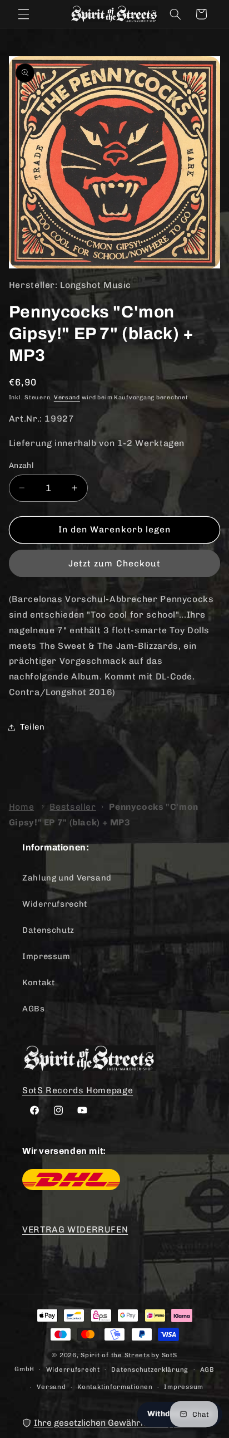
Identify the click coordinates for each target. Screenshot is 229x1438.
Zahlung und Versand (67, 878)
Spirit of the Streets (115, 1355)
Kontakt (38, 982)
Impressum (46, 956)
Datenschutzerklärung (149, 1369)
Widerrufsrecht (54, 904)
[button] (23, 14)
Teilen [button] (32, 727)
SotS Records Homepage (77, 1090)
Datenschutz (48, 930)
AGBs (33, 1009)
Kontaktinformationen (115, 1387)
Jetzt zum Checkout (114, 563)
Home (21, 806)
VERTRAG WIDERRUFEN (75, 1229)
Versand (67, 397)
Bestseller (72, 806)
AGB (207, 1369)
